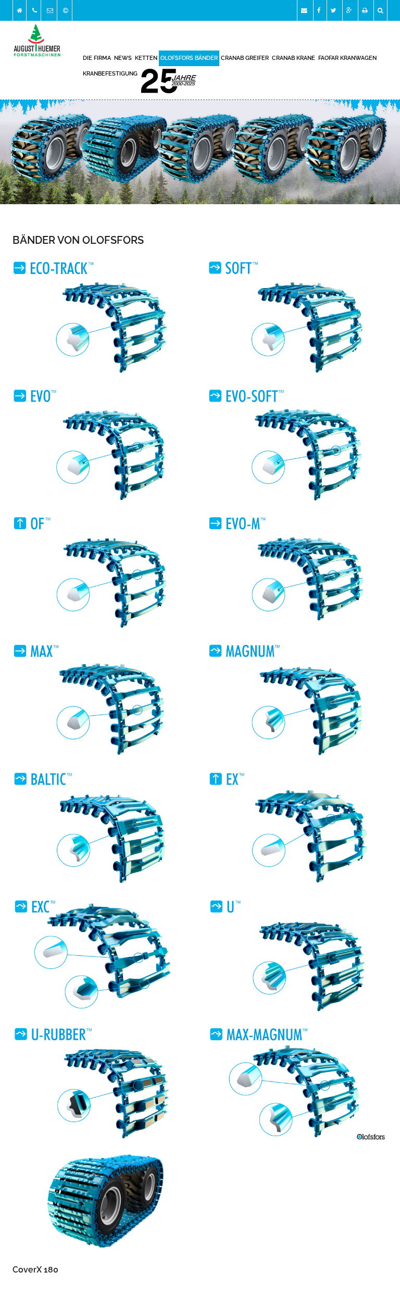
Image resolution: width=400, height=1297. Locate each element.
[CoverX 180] (102, 1202)
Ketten (146, 58)
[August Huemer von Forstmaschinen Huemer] (102, 316)
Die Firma (97, 58)
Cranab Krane (293, 58)
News (123, 58)
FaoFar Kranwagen (347, 58)
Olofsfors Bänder (189, 58)
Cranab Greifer (245, 58)
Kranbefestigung (110, 73)
